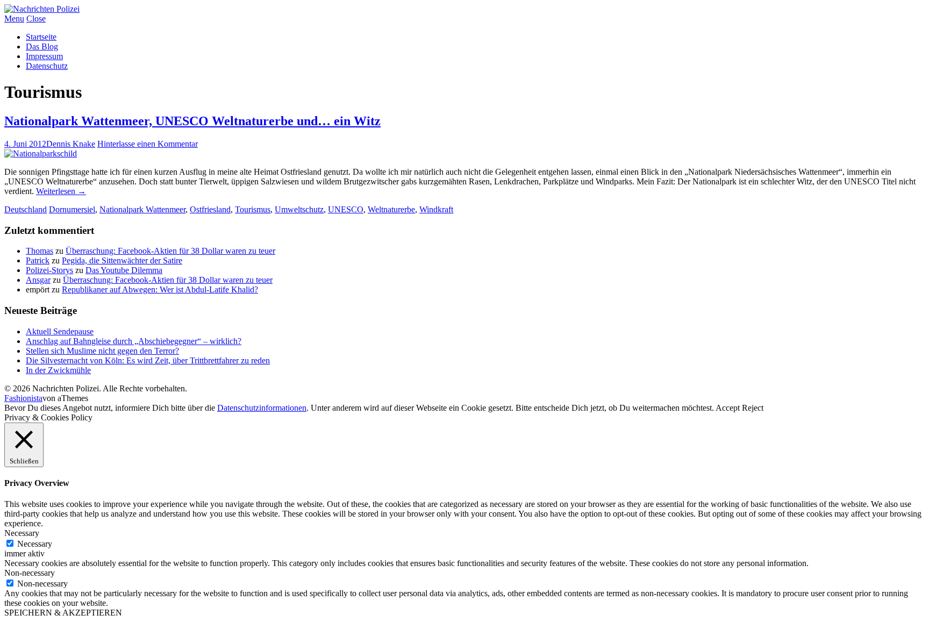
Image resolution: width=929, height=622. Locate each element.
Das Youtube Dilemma (123, 270)
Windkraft (436, 209)
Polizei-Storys (49, 270)
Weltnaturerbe (391, 209)
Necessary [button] (21, 533)
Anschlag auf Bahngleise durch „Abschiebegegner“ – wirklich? (133, 341)
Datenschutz (47, 65)
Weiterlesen (61, 191)
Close (36, 18)
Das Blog (42, 46)
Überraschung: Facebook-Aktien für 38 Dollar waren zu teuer (170, 250)
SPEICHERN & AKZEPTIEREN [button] (63, 612)
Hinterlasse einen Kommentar (147, 143)
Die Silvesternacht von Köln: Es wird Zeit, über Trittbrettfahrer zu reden (148, 360)
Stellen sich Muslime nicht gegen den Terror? (102, 350)
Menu (14, 18)
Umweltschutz (299, 209)
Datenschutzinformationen (261, 407)
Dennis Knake (70, 143)
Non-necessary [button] (29, 572)
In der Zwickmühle (58, 370)
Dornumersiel (72, 209)
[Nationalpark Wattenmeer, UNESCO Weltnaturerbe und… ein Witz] (40, 153)
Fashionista (23, 398)
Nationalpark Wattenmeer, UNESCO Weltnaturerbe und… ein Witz (192, 121)
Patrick (37, 260)
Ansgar (38, 279)
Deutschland (25, 209)
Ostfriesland (210, 209)
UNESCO (345, 209)
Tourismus (252, 209)
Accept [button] (728, 407)
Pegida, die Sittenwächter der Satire (122, 260)
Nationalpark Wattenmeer (142, 209)
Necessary (34, 543)
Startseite (41, 36)
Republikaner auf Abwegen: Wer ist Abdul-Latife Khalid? (160, 289)
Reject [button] (752, 407)
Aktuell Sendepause (60, 331)
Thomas (39, 250)
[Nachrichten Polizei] (42, 8)
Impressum (44, 56)
